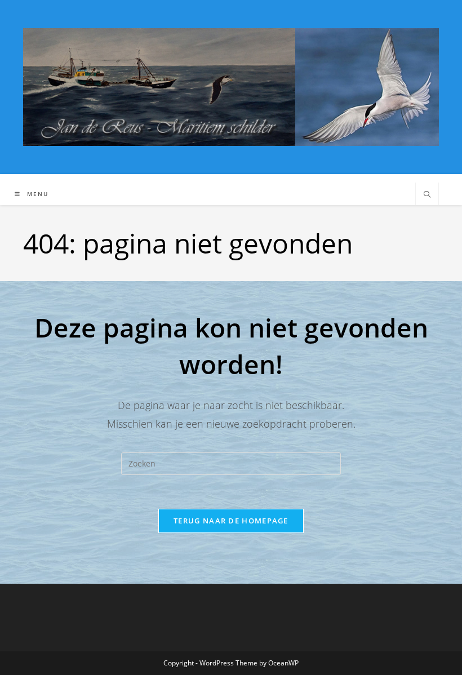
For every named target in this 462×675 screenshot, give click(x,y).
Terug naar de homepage (231, 521)
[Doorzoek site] (427, 195)
